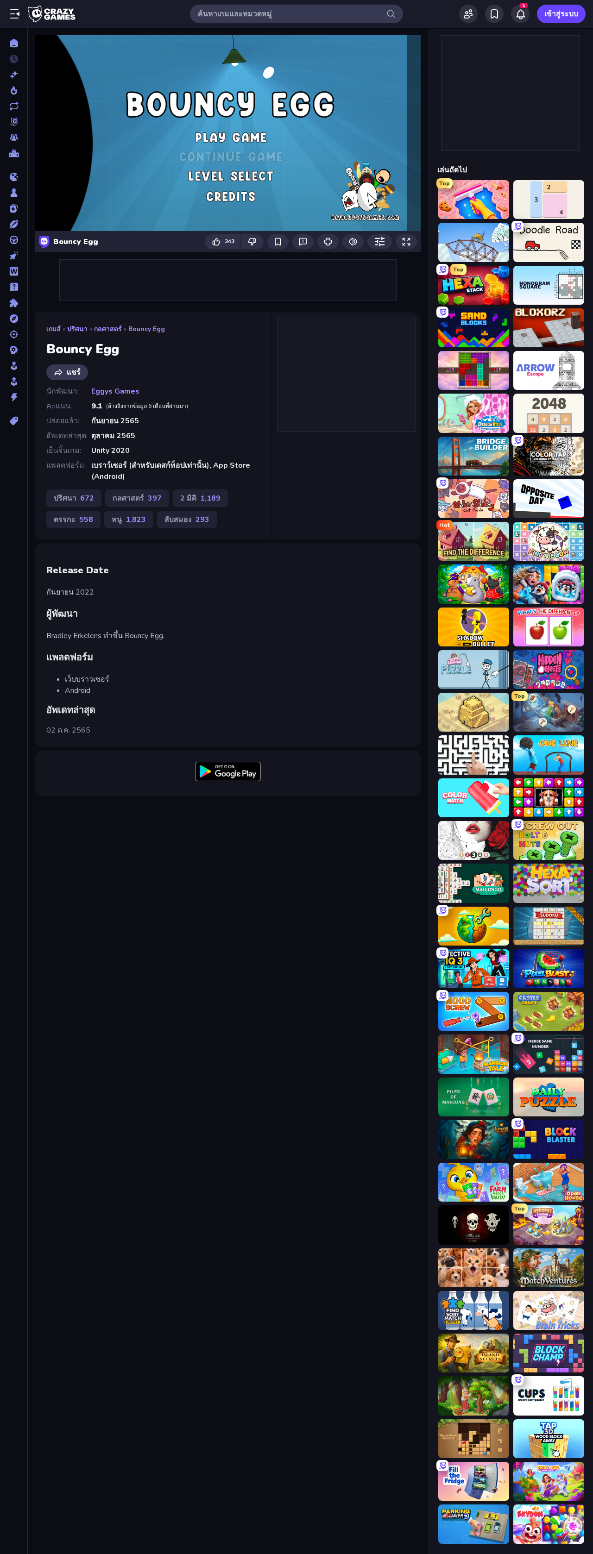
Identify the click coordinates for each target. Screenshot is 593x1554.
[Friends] (468, 14)
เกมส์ (53, 329)
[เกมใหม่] (13, 74)
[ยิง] (13, 334)
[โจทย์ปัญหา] (13, 287)
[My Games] (494, 14)
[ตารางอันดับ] (13, 153)
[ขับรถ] (13, 240)
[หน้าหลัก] (13, 43)
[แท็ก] (13, 421)
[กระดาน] (13, 193)
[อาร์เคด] (13, 381)
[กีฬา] (13, 224)
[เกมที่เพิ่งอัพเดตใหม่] (13, 106)
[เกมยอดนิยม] (13, 90)
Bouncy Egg (146, 329)
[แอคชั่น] (13, 397)
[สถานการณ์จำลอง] (13, 366)
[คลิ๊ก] (13, 255)
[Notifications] (520, 14)
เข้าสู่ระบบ (561, 14)
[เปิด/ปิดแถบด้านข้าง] (15, 14)
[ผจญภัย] (13, 318)
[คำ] (13, 271)
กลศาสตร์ (108, 329)
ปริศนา (77, 329)
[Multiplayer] (13, 137)
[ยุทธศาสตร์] (13, 350)
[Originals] (13, 122)
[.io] (13, 177)
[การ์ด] (13, 208)
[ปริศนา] (13, 303)
